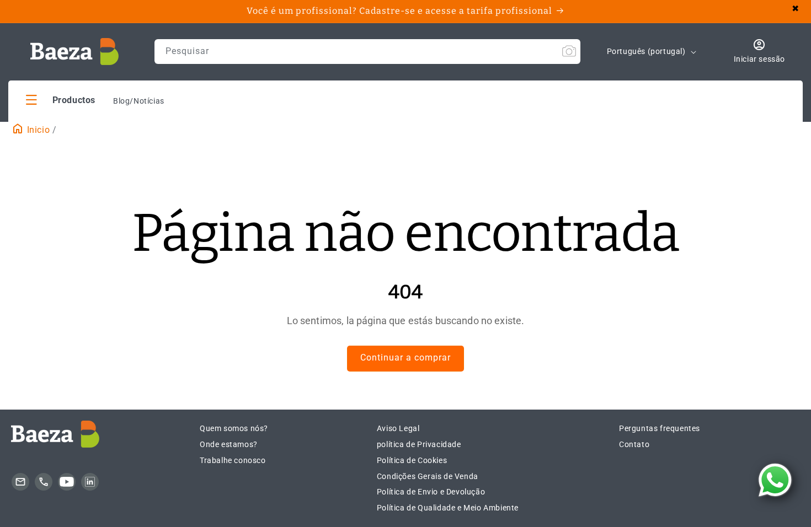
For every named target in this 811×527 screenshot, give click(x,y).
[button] (60, 99)
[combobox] (367, 51)
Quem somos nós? (234, 428)
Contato (634, 444)
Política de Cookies (412, 460)
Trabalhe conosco (233, 460)
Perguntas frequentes (659, 428)
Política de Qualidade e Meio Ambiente (448, 507)
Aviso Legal (398, 428)
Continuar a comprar (405, 357)
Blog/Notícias (138, 100)
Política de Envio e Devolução (431, 491)
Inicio (37, 130)
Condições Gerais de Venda (427, 476)
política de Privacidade (419, 444)
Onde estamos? (229, 444)
